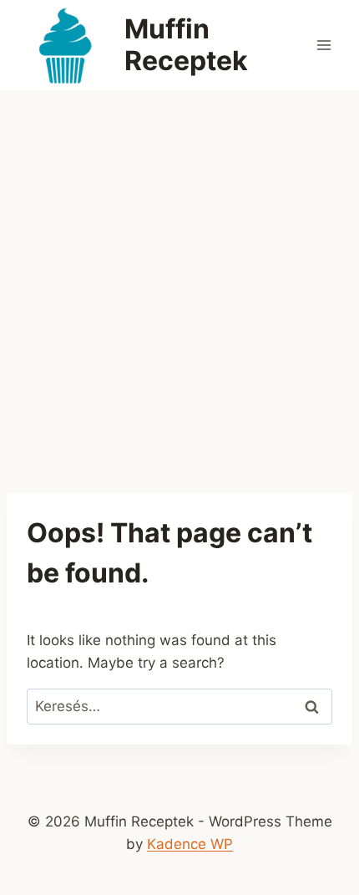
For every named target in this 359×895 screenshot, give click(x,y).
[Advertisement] (179, 278)
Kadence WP (190, 844)
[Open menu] (323, 45)
